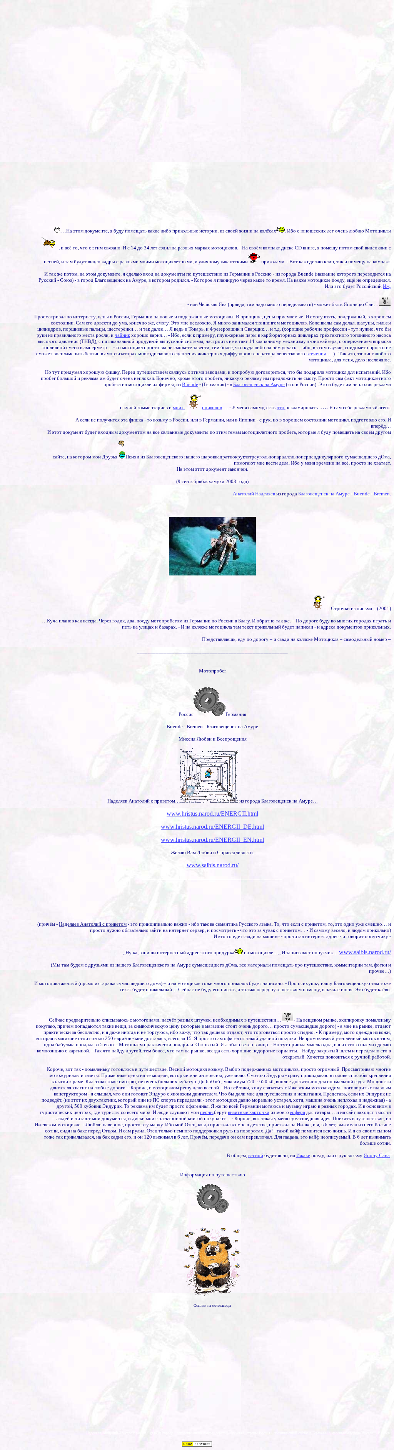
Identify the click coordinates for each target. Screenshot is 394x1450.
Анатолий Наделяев (254, 494)
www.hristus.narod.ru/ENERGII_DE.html (212, 826)
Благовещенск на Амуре (259, 384)
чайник (122, 335)
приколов (212, 407)
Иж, (387, 286)
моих (179, 407)
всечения (316, 353)
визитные (238, 1112)
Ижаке (303, 1155)
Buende (190, 384)
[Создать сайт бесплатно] (197, 1445)
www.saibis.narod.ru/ (213, 865)
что (281, 407)
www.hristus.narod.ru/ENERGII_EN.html (212, 839)
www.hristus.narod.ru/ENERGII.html (212, 813)
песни (206, 1112)
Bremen (382, 494)
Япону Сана (377, 1155)
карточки (259, 1112)
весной (255, 1155)
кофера (297, 1112)
